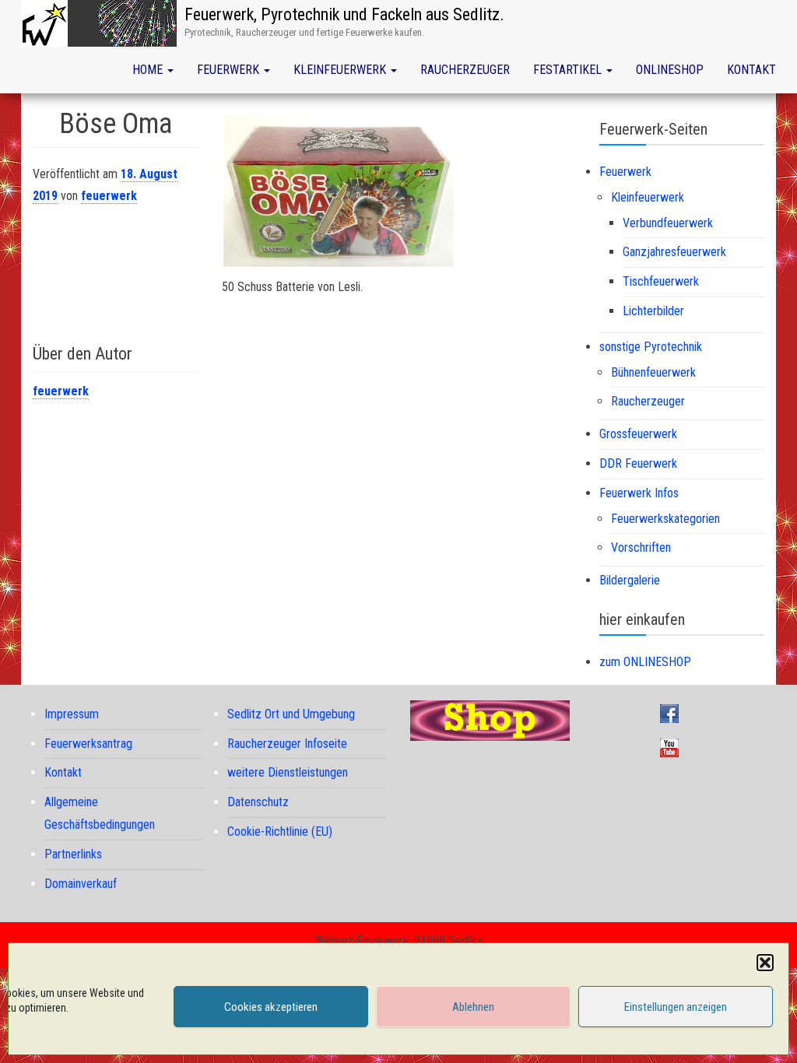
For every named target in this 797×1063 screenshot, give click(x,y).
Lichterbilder (653, 310)
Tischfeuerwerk (661, 281)
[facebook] (673, 712)
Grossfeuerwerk (638, 433)
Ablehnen (473, 1007)
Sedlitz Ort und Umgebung (291, 714)
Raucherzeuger (465, 69)
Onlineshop (670, 69)
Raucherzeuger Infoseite (287, 743)
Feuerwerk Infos (639, 493)
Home (149, 69)
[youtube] (673, 746)
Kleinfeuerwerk (341, 69)
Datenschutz (258, 802)
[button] (765, 962)
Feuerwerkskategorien (665, 518)
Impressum (71, 714)
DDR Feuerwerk (638, 463)
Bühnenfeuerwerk (653, 372)
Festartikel (569, 69)
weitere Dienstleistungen (287, 772)
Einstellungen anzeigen (675, 1007)
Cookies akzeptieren (271, 1007)
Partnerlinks (73, 854)
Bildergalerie (629, 580)
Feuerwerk (229, 69)
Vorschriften (641, 547)
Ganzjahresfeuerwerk (674, 251)
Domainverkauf (80, 883)
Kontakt (751, 69)
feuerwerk (109, 195)
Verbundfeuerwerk (668, 223)
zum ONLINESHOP (645, 661)
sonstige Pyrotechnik (650, 346)
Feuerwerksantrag (88, 743)
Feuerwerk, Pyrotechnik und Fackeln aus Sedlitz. (344, 14)
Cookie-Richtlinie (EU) (279, 831)
